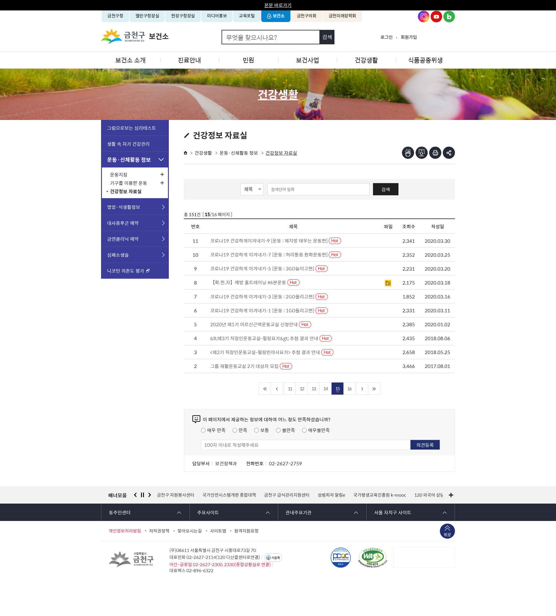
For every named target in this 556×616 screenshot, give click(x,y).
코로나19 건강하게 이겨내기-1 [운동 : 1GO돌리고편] (262, 310)
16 (349, 388)
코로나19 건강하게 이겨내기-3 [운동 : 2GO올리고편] (262, 296)
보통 (264, 430)
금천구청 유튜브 (436, 16)
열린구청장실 (147, 15)
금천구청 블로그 (449, 16)
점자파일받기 (422, 153)
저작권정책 (159, 530)
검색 (385, 189)
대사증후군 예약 (123, 222)
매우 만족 (216, 430)
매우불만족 (319, 430)
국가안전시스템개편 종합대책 (184, 494)
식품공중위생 (425, 60)
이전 (135, 495)
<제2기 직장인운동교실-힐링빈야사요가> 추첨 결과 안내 (265, 352)
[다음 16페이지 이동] (362, 388)
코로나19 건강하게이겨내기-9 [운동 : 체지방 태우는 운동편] (269, 240)
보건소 (279, 15)
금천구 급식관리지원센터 (241, 494)
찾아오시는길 (190, 530)
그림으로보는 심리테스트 (131, 127)
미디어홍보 (217, 15)
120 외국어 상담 (384, 494)
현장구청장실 (183, 15)
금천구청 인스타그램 (423, 16)
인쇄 (435, 153)
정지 (142, 495)
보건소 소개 (130, 60)
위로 (447, 534)
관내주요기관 (299, 512)
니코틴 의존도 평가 (125, 270)
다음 (150, 495)
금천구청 (115, 15)
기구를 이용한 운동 (128, 182)
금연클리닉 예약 (123, 238)
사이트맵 (218, 530)
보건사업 (307, 60)
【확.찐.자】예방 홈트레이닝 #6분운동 (248, 282)
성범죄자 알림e (286, 494)
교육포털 (247, 15)
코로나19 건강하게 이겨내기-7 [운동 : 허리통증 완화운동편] (269, 254)
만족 (243, 430)
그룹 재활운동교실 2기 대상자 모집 (245, 365)
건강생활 (366, 60)
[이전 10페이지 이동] (277, 388)
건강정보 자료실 (126, 191)
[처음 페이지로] (265, 388)
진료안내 (189, 60)
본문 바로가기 (278, 4)
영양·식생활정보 (123, 206)
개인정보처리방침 (125, 530)
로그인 (387, 37)
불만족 (288, 430)
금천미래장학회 (342, 15)
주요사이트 (208, 512)
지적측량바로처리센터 (427, 494)
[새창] (372, 557)
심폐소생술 (118, 254)
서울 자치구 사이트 (392, 512)
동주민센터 (120, 512)
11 (290, 388)
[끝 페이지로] (374, 388)
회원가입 (409, 37)
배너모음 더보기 (451, 495)
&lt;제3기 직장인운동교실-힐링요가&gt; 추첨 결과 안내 (264, 338)
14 (325, 388)
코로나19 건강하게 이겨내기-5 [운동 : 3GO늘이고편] (262, 268)
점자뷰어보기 (408, 153)
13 (314, 388)
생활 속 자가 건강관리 (128, 143)
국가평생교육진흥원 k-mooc (334, 494)
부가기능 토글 (449, 153)
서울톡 (275, 557)
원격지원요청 (246, 530)
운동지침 (118, 174)
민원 (248, 60)
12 (302, 388)
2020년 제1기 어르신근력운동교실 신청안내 (254, 324)
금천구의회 (307, 15)
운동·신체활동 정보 (129, 159)
